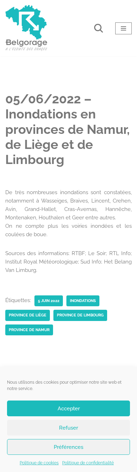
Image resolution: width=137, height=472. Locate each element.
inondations (83, 300)
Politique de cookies (39, 462)
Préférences (68, 447)
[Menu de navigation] (123, 28)
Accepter (69, 408)
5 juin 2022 (48, 300)
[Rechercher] (98, 28)
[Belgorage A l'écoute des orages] (26, 28)
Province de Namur (29, 329)
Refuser (68, 428)
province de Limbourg (80, 315)
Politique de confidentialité (88, 462)
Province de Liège (27, 315)
